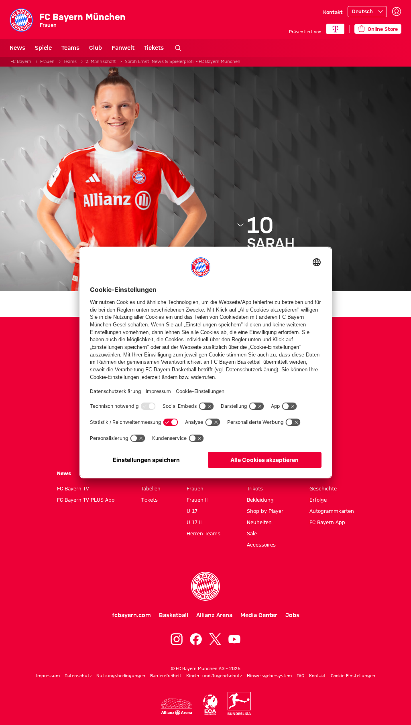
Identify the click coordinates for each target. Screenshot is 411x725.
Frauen (47, 61)
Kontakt (333, 12)
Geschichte (323, 488)
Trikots (255, 488)
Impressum (48, 675)
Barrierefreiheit (165, 675)
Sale (252, 533)
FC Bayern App (327, 522)
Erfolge (318, 499)
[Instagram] (176, 639)
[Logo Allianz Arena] (176, 707)
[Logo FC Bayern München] (205, 586)
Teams (70, 48)
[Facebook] (195, 639)
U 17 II (194, 522)
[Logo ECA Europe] (210, 705)
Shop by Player (265, 511)
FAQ (300, 675)
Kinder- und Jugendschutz (214, 675)
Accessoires (261, 544)
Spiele (43, 48)
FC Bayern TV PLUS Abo (85, 499)
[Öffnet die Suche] (178, 48)
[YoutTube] (234, 639)
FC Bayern (20, 61)
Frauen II (197, 499)
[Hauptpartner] (335, 29)
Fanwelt (123, 48)
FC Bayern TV (73, 488)
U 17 (192, 511)
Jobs (292, 615)
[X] (215, 639)
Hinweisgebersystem (269, 675)
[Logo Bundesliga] (239, 703)
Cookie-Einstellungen (353, 675)
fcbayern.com (131, 615)
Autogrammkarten (331, 511)
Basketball (173, 615)
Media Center (258, 615)
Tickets (154, 48)
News (17, 48)
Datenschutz (78, 675)
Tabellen (151, 488)
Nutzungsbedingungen (120, 675)
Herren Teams (203, 533)
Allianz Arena (214, 615)
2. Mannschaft (100, 61)
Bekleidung (260, 499)
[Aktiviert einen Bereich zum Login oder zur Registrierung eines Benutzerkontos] (396, 11)
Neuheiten (259, 522)
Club (95, 48)
